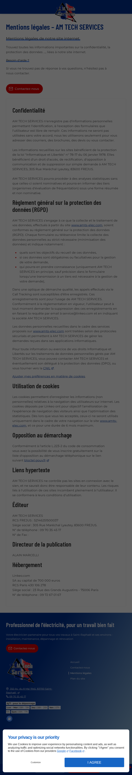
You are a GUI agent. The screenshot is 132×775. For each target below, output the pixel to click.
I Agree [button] (94, 762)
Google (61, 750)
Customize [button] (36, 762)
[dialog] (66, 750)
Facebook (75, 750)
